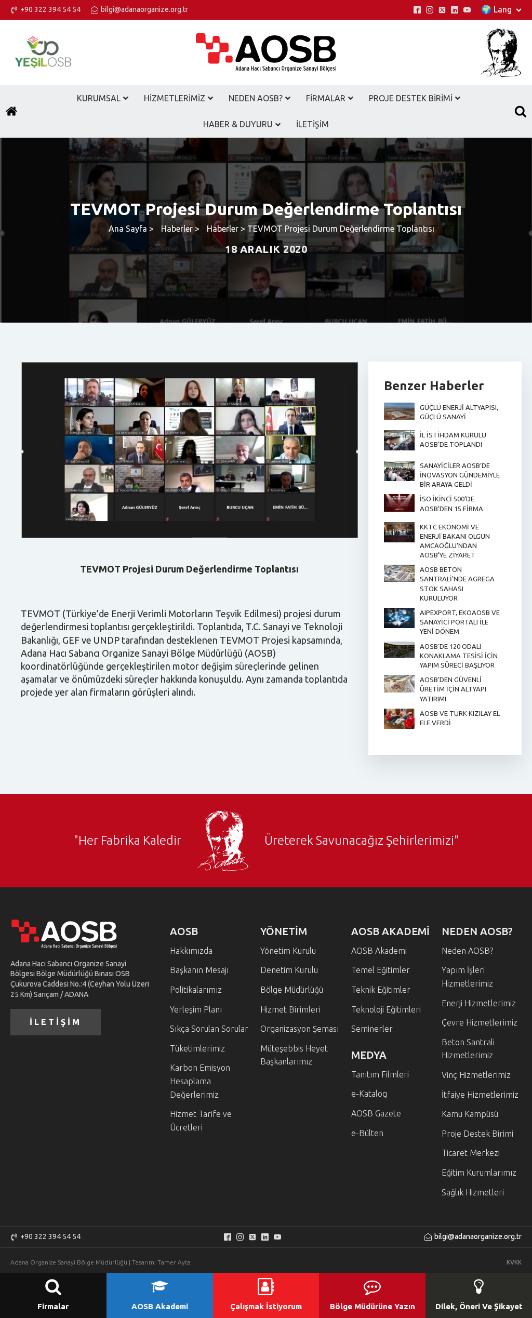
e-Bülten (367, 1133)
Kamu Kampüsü (470, 1114)
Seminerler (372, 1028)
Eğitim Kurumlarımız (479, 1172)
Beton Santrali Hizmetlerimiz (468, 1048)
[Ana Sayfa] (11, 111)
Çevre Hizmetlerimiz (479, 1022)
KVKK (514, 1262)
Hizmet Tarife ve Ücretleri (201, 1120)
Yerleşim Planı (196, 1009)
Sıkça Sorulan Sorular (209, 1028)
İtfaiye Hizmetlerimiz (480, 1094)
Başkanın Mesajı (199, 970)
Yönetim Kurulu (288, 950)
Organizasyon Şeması (299, 1028)
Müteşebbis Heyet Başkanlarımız (294, 1055)
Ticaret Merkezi (471, 1152)
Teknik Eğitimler (380, 989)
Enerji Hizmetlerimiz (479, 1003)
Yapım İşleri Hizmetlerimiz (467, 976)
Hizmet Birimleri (290, 1009)
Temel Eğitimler (380, 970)
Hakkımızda (191, 950)
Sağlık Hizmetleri (473, 1192)
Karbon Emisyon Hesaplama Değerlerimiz (200, 1081)
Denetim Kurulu (289, 970)
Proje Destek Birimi (477, 1133)
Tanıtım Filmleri (380, 1074)
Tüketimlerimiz (197, 1048)
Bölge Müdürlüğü (291, 989)
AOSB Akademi (379, 950)
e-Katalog (369, 1093)
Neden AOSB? (467, 950)
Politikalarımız (196, 989)
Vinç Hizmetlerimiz (476, 1075)
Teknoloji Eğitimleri (386, 1009)
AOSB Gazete (376, 1113)
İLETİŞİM (56, 1022)
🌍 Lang (496, 9)
